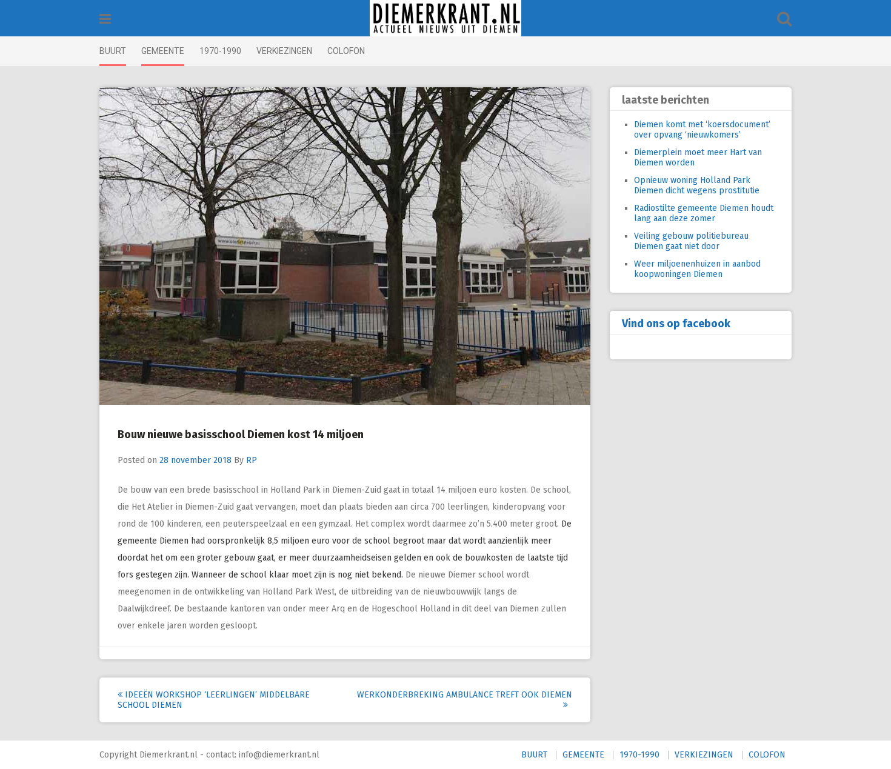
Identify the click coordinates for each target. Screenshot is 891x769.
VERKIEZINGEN (284, 51)
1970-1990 (220, 51)
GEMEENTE (162, 51)
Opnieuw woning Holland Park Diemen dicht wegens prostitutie (696, 185)
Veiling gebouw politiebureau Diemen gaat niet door (691, 241)
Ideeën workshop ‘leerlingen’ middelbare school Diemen (214, 700)
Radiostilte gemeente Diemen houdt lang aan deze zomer (703, 213)
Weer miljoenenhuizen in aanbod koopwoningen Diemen (697, 269)
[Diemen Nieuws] (445, 18)
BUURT (112, 51)
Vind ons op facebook (676, 323)
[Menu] (105, 19)
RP (251, 460)
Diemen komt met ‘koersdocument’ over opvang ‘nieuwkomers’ (702, 129)
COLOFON (346, 51)
